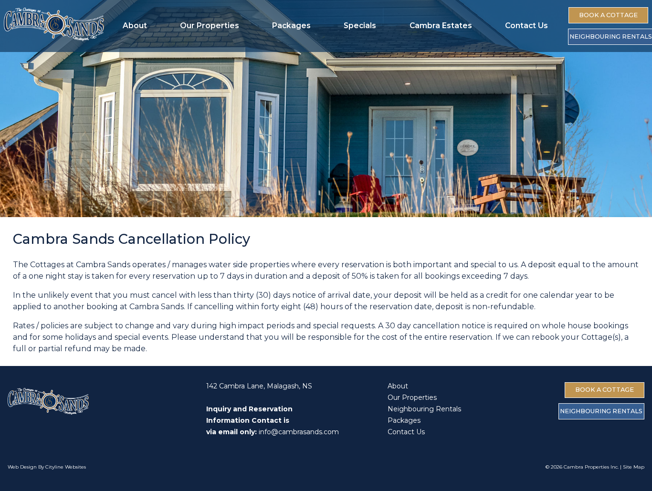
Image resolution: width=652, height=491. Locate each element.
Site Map (633, 467)
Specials (360, 25)
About (135, 25)
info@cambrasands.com (299, 432)
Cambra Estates (441, 25)
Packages (291, 25)
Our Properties (209, 25)
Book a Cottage (608, 15)
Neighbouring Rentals (424, 409)
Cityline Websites (65, 467)
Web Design (22, 467)
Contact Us (526, 25)
